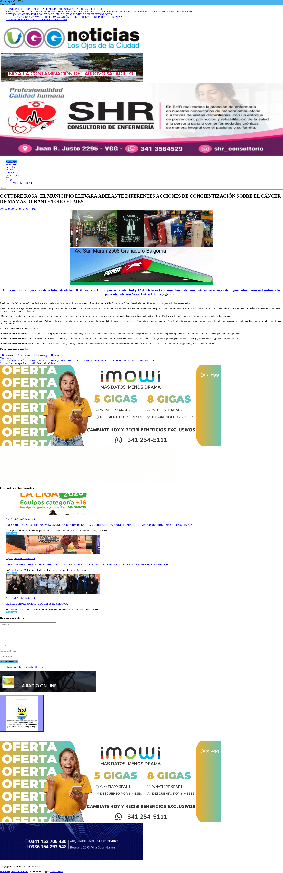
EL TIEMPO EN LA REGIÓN (20, 183)
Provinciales (11, 164)
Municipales (11, 161)
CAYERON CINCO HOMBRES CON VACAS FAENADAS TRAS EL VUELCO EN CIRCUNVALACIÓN (59, 14)
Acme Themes (56, 871)
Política (9, 169)
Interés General (13, 175)
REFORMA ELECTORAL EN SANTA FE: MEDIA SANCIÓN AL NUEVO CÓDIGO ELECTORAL (55, 9)
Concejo (10, 172)
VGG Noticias (29, 209)
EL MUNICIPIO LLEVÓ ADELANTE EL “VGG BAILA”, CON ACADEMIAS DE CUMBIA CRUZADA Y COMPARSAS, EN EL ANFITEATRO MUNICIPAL (79, 360)
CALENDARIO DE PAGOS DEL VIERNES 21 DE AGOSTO (36, 19)
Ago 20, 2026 (12, 519)
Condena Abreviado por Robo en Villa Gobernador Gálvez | (28, 363)
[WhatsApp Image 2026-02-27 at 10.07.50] (110, 445)
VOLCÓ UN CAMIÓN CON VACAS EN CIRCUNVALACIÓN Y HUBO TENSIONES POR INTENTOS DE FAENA (64, 17)
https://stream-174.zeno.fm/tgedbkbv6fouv (25, 667)
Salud (8, 177)
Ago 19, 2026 (12, 598)
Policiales (10, 167)
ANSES (10, 180)
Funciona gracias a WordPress (14, 871)
